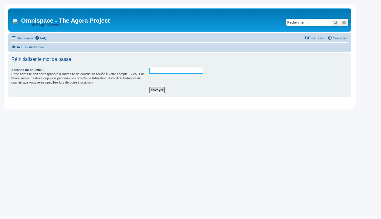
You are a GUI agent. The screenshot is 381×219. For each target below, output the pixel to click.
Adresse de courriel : (27, 70)
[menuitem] (41, 38)
